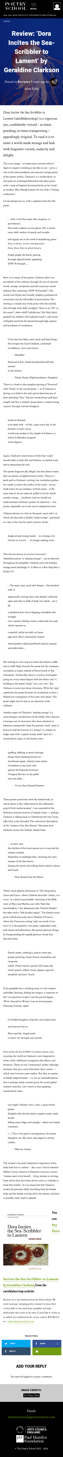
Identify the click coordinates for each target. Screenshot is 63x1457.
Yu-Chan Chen (31, 1395)
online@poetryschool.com (21, 1321)
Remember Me (32, 44)
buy (54, 1225)
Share (48, 1343)
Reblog (12, 1351)
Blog (9, 15)
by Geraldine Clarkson (18, 1285)
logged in (28, 1376)
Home (5, 15)
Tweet (12, 1343)
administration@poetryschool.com (31, 1417)
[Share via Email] (46, 1351)
